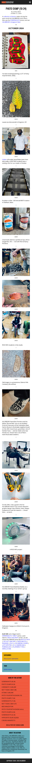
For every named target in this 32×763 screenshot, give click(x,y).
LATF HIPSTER (6, 645)
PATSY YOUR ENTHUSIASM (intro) (13, 709)
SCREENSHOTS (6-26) (8, 715)
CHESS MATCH (21, 641)
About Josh (7, 659)
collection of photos (9, 16)
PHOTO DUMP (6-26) (8, 712)
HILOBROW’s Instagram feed (11, 22)
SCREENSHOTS (15, 20)
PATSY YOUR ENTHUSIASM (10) (12, 695)
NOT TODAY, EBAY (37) (9, 704)
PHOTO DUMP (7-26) (8, 698)
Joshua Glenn (20, 725)
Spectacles (15, 659)
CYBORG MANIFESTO (8, 720)
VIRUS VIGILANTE (13, 638)
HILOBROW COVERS (21, 643)
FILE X (12, 643)
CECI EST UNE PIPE (9, 641)
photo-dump (8, 669)
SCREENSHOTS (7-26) (8, 701)
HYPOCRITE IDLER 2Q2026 (10, 718)
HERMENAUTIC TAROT (9, 636)
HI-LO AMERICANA (19, 645)
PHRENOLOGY (6, 647)
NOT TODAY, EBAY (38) (9, 690)
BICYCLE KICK (25, 639)
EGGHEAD (5, 643)
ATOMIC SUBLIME (7, 693)
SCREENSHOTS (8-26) (8, 681)
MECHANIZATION (7, 706)
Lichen (4, 159)
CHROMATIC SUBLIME (9, 687)
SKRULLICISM (6, 649)
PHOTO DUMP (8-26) (8, 684)
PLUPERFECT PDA (18, 647)
